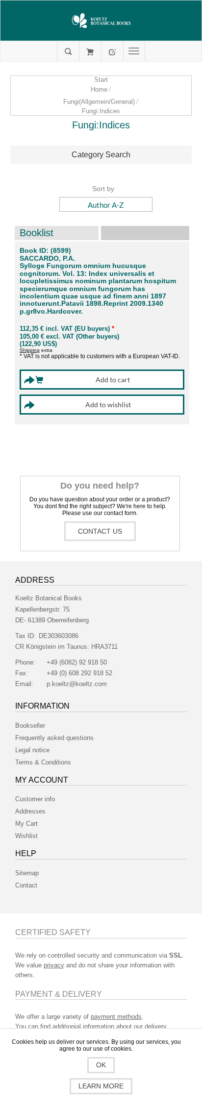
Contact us (100, 531)
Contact (26, 885)
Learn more (101, 1086)
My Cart (90, 51)
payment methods (116, 1016)
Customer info (35, 799)
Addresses (30, 811)
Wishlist (26, 835)
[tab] (101, 155)
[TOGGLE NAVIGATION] (134, 51)
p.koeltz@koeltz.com (77, 684)
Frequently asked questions (54, 737)
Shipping (30, 350)
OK (101, 1065)
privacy (54, 965)
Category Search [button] (101, 154)
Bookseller (30, 725)
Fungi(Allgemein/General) (99, 101)
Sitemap (27, 873)
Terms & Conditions (43, 762)
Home (99, 89)
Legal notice (32, 750)
